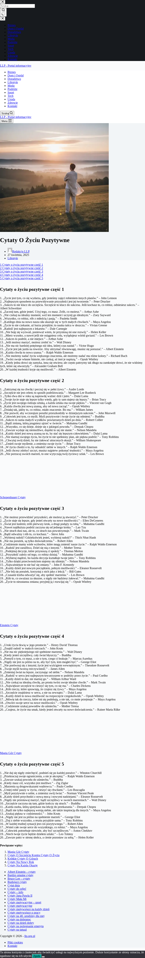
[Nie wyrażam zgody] (43, 956)
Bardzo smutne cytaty (20, 875)
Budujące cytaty (17, 882)
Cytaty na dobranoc (19, 919)
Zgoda (36, 956)
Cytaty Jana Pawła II (20, 895)
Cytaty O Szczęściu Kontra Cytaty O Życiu (33, 855)
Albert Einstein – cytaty (22, 871)
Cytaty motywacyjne (20, 905)
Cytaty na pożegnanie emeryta (26, 926)
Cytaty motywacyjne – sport (24, 902)
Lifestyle (13, 82)
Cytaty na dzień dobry (21, 922)
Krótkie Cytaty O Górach (23, 858)
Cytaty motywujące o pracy (24, 912)
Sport (11, 92)
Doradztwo (14, 78)
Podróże (12, 89)
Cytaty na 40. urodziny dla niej (26, 916)
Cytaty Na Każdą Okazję (23, 865)
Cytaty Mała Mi (17, 899)
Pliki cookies (15, 942)
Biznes (12, 72)
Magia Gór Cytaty (18, 851)
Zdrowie (13, 102)
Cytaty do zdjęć (17, 888)
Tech (10, 95)
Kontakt (12, 106)
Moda (11, 85)
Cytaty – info (15, 892)
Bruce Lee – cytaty (19, 878)
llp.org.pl (29, 936)
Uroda (11, 99)
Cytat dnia (14, 885)
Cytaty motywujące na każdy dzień (28, 909)
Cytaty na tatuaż (17, 929)
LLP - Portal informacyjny (15, 65)
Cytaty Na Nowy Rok (21, 862)
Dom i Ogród (16, 75)
